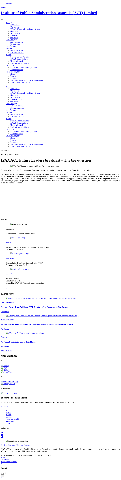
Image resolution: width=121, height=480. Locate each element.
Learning (9, 65)
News (12, 74)
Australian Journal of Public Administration (26, 80)
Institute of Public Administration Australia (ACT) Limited (49, 13)
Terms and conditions (9, 462)
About (8, 23)
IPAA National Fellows (19, 59)
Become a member (17, 44)
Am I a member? (16, 42)
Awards (8, 55)
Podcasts (13, 76)
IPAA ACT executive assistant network (25, 29)
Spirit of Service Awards (19, 57)
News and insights (12, 72)
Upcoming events (17, 50)
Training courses (16, 70)
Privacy (4, 457)
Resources (14, 78)
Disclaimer (5, 459)
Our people (14, 27)
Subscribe (4, 406)
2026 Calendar (11, 46)
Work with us (15, 33)
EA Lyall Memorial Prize (19, 63)
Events (8, 48)
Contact (8, 3)
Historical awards (16, 61)
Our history (14, 38)
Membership (10, 40)
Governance (14, 31)
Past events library (17, 53)
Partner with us (16, 35)
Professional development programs (23, 68)
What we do (14, 25)
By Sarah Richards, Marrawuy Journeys (16, 445)
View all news (6, 351)
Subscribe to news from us (20, 83)
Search (3, 7)
